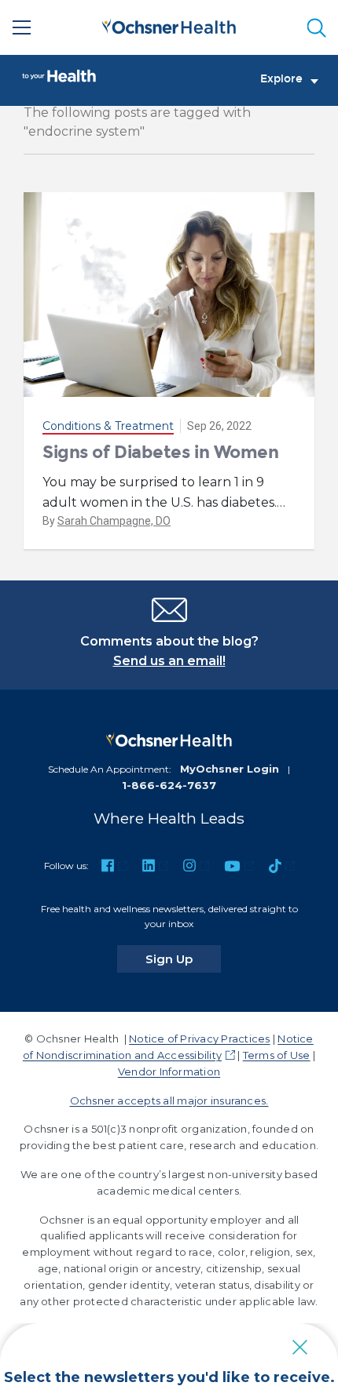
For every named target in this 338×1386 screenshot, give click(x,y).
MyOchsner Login (229, 768)
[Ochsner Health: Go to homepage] (169, 24)
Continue (169, 1304)
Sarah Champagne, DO (114, 521)
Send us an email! (169, 660)
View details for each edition (169, 1357)
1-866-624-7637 (169, 785)
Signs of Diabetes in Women (160, 452)
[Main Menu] (22, 27)
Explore (281, 79)
